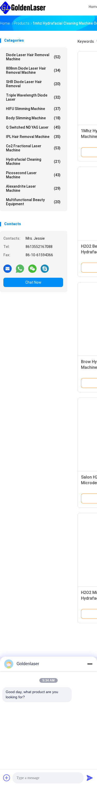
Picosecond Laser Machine (33, 175)
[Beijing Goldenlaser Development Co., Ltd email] (7, 268)
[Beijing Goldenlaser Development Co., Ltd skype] (45, 268)
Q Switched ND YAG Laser (33, 127)
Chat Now (33, 282)
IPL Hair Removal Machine (33, 137)
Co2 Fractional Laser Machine (33, 148)
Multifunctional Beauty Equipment (33, 202)
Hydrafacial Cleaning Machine (33, 161)
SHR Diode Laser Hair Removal (33, 84)
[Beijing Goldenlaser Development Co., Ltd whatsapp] (20, 268)
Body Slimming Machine (33, 118)
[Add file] (6, 777)
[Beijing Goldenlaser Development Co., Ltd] (23, 8)
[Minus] (90, 664)
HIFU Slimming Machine (33, 109)
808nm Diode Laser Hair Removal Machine (33, 70)
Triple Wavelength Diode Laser (33, 97)
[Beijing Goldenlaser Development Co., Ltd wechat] (32, 268)
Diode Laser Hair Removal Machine (33, 57)
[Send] (90, 777)
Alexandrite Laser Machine (33, 188)
